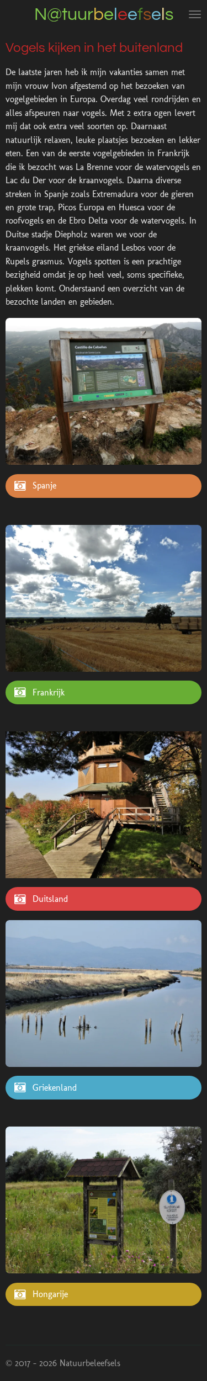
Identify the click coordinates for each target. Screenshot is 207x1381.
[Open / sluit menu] (195, 14)
